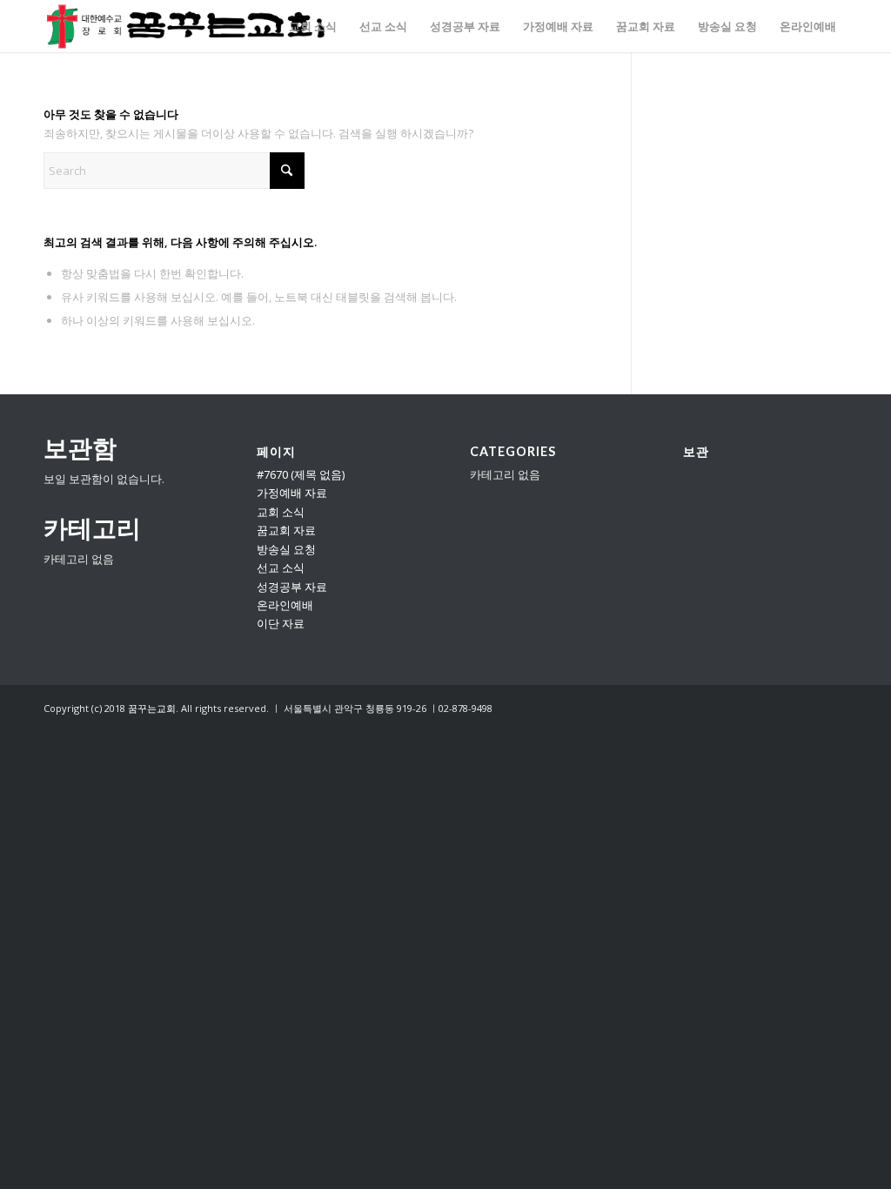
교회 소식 (281, 512)
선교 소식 (281, 567)
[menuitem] (313, 26)
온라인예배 (285, 605)
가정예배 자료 (292, 492)
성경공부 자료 (292, 586)
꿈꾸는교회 (152, 708)
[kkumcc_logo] (186, 26)
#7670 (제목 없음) (301, 474)
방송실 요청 (286, 549)
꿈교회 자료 (286, 530)
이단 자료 (281, 623)
